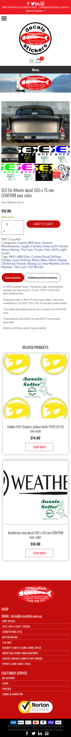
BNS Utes (24, 256)
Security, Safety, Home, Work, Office (21, 647)
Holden (6, 260)
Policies (6, 688)
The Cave (26, 249)
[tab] (13, 277)
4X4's (12, 256)
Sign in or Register (34, 10)
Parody (21, 263)
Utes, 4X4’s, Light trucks (16, 626)
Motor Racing (10, 249)
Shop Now (39, 447)
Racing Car (34, 263)
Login (5, 683)
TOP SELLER (35, 267)
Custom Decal (40, 256)
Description (13, 277)
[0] (38, 60)
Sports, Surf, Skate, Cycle (16, 663)
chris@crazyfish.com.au (26, 616)
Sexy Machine (51, 263)
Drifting (55, 256)
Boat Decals (8, 621)
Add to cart (43, 224)
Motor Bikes (40, 260)
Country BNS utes (28, 243)
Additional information (42, 277)
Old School (8, 263)
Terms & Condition (12, 694)
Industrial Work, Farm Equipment (20, 653)
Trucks (38, 249)
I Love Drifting (21, 260)
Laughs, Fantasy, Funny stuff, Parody (44, 246)
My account (8, 678)
